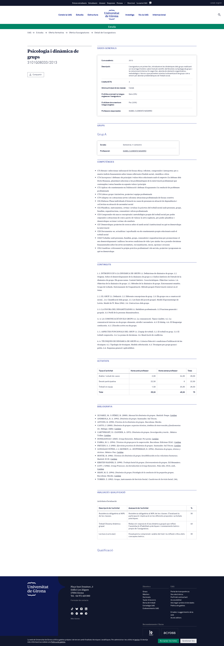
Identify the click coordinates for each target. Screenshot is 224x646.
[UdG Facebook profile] (72, 613)
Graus (145, 592)
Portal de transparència (180, 592)
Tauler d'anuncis (149, 600)
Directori (131, 3)
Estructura (93, 15)
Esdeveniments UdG (151, 608)
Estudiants (92, 3)
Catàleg (173, 415)
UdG (29, 33)
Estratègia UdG (149, 606)
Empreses (111, 3)
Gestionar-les (188, 641)
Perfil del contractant (179, 597)
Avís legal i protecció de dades (182, 603)
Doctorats (147, 597)
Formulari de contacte (79, 600)
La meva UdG (142, 3)
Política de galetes (178, 606)
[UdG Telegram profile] (86, 613)
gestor (137, 640)
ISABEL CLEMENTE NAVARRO (134, 151)
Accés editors (176, 618)
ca (212, 3)
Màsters (146, 594)
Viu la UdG (143, 15)
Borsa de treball (149, 603)
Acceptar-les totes (168, 641)
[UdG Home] (111, 15)
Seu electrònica (177, 594)
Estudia (79, 15)
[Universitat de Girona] (37, 589)
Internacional (159, 15)
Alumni (102, 3)
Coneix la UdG (65, 15)
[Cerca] (219, 14)
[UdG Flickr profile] (76, 613)
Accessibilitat (176, 600)
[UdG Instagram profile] (81, 608)
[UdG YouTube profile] (81, 613)
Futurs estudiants (79, 3)
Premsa (120, 3)
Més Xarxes (75, 619)
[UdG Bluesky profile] (76, 608)
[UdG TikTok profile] (72, 608)
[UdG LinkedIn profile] (86, 608)
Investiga (129, 15)
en (219, 3)
